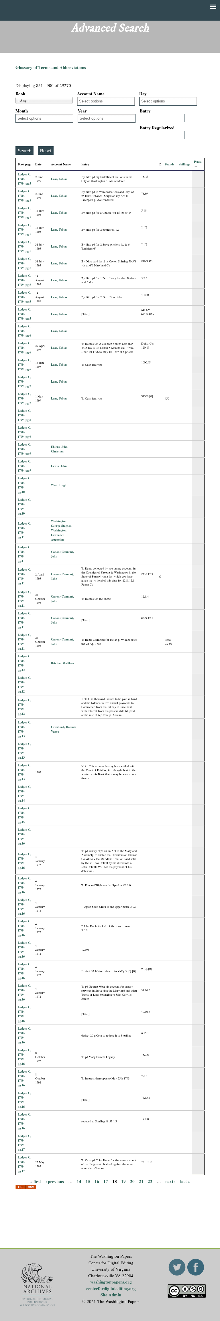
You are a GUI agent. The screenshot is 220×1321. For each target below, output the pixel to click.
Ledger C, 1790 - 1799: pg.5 (24, 179)
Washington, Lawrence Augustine (59, 535)
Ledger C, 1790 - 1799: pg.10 (24, 485)
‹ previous (54, 1181)
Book (20, 93)
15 (88, 1181)
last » (185, 1181)
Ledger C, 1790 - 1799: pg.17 (24, 1143)
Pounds (169, 164)
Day (143, 93)
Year (82, 111)
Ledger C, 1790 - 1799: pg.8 (24, 415)
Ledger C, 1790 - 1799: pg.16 (24, 836)
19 (123, 1181)
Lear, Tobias (59, 179)
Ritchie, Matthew (62, 663)
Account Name (91, 93)
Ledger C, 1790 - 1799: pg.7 (24, 381)
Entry (145, 111)
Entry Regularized (157, 127)
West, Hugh (58, 485)
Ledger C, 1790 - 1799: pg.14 (24, 793)
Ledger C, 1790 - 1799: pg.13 (24, 729)
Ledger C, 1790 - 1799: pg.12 (24, 663)
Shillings (184, 164)
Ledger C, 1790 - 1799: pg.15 (24, 815)
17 (105, 1181)
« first (35, 1181)
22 (150, 1181)
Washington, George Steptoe (61, 523)
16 (97, 1181)
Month (21, 111)
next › (170, 1181)
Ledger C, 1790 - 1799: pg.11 (24, 530)
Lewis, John (59, 466)
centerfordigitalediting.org (111, 1288)
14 (79, 1181)
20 (132, 1181)
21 (141, 1181)
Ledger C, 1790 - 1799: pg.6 (24, 331)
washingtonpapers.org (111, 1282)
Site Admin (111, 1295)
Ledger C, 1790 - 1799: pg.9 (24, 432)
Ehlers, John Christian (59, 449)
